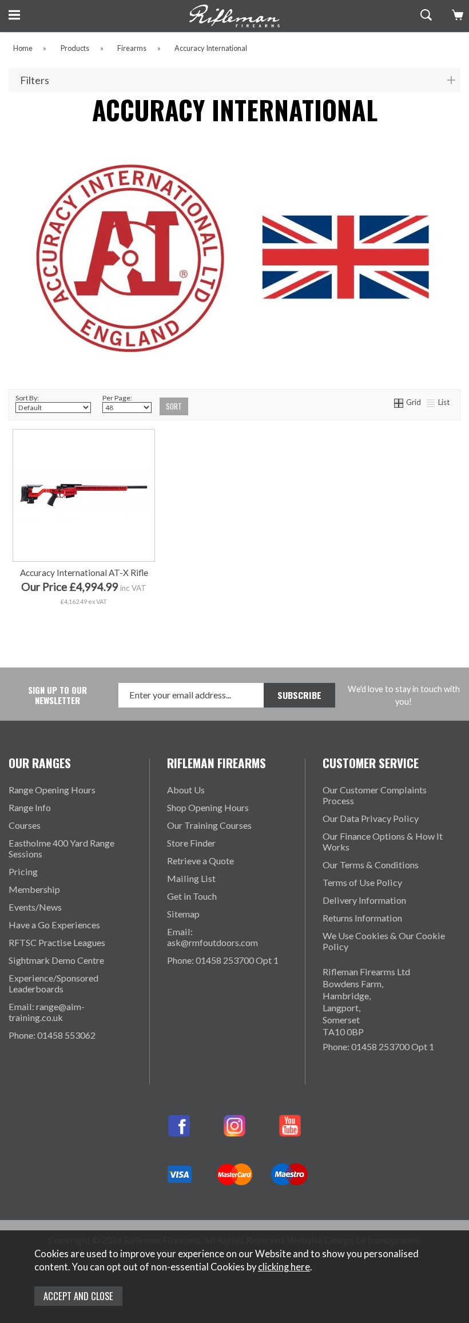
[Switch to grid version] (399, 402)
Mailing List (191, 878)
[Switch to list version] (431, 402)
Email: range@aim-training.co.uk (47, 1012)
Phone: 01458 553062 (52, 1035)
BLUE (82, 606)
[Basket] (456, 15)
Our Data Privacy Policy (371, 818)
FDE (48, 624)
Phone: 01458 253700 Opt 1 (223, 960)
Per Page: (117, 398)
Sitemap (183, 913)
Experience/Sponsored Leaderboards (53, 983)
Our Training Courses (209, 825)
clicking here (284, 1267)
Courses (25, 825)
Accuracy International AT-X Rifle (84, 572)
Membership (34, 889)
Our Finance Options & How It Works (383, 841)
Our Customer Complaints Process (375, 795)
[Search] (425, 15)
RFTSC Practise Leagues (57, 942)
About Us (186, 789)
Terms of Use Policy (362, 882)
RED (36, 606)
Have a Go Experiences (54, 924)
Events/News (35, 906)
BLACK (129, 606)
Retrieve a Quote (200, 860)
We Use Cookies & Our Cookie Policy (384, 941)
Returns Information (362, 917)
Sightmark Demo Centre (56, 960)
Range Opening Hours (52, 789)
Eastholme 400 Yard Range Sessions (61, 848)
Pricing (23, 871)
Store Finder (191, 842)
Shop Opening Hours (208, 807)
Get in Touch (192, 896)
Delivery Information (364, 900)
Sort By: (27, 398)
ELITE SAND (117, 624)
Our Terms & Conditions (371, 864)
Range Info (30, 807)
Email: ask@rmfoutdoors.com (212, 937)
